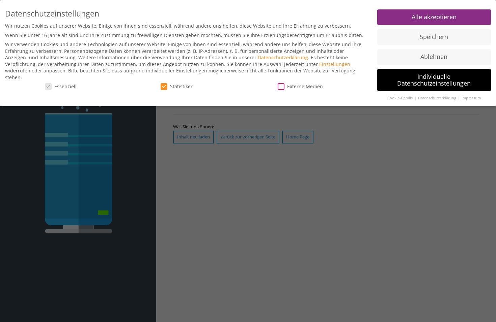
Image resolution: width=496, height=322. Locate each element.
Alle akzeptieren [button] (434, 17)
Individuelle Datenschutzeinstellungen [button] (434, 79)
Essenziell (65, 86)
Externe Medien (305, 86)
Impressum (471, 98)
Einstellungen (334, 64)
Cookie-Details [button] (400, 98)
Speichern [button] (434, 37)
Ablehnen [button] (433, 57)
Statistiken (182, 86)
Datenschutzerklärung (283, 57)
